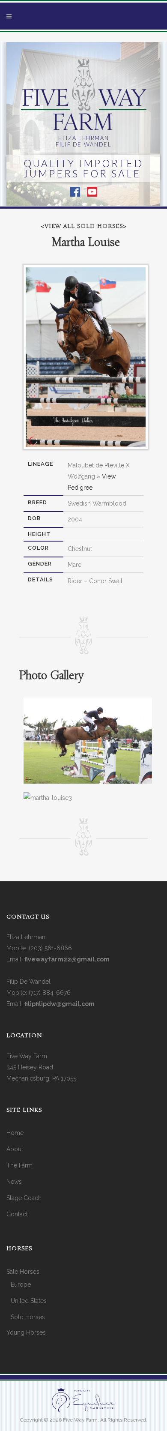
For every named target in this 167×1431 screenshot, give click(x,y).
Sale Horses (22, 1271)
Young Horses (26, 1332)
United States (29, 1300)
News (14, 1181)
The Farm (19, 1165)
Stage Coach (24, 1197)
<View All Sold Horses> (84, 226)
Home (15, 1132)
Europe (21, 1284)
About (14, 1149)
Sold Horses (28, 1317)
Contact (17, 1214)
